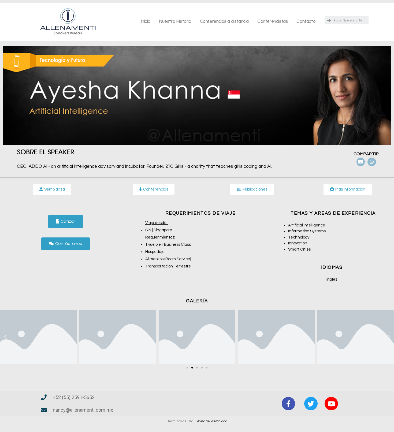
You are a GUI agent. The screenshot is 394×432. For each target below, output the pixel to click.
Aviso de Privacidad (212, 421)
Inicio (145, 21)
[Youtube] (331, 403)
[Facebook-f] (288, 403)
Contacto (305, 21)
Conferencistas (272, 21)
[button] (65, 221)
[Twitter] (311, 403)
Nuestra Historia (175, 21)
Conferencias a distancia (224, 21)
